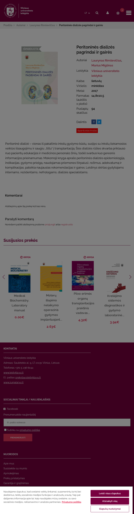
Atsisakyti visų (109, 501)
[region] (66, 500)
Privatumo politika (71, 502)
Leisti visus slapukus (110, 493)
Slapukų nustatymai (110, 509)
